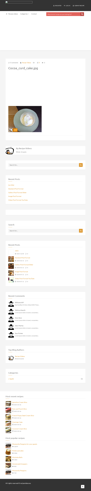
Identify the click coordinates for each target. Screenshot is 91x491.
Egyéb (12, 379)
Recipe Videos (26, 63)
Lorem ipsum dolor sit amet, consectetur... (27, 312)
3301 (17, 251)
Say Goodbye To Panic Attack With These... (27, 305)
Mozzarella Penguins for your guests (24, 444)
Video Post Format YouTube (18, 200)
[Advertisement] (45, 33)
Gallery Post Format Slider (17, 192)
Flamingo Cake (17, 422)
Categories (24, 14)
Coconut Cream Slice (19, 429)
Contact (34, 14)
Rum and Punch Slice (19, 409)
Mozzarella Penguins (19, 470)
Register (58, 5)
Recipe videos (13, 14)
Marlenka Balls (17, 457)
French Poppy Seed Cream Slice (23, 415)
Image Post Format (14, 196)
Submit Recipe (79, 5)
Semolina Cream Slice (19, 402)
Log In (68, 5)
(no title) (11, 185)
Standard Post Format (15, 189)
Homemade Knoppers (19, 464)
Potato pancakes (18, 451)
